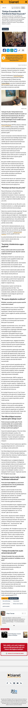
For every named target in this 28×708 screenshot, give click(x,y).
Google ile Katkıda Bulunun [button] (15, 653)
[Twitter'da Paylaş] (8, 50)
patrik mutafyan (6, 603)
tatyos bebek (16, 601)
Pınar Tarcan (10, 613)
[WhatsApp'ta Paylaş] (11, 50)
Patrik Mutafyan (17, 75)
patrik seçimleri (6, 606)
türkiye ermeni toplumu (18, 603)
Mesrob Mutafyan (6, 124)
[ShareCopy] (19, 50)
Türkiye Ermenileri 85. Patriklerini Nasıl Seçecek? (14, 12)
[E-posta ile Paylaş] (23, 50)
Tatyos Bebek (5, 83)
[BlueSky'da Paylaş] (15, 50)
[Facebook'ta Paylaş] (4, 50)
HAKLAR (4, 7)
